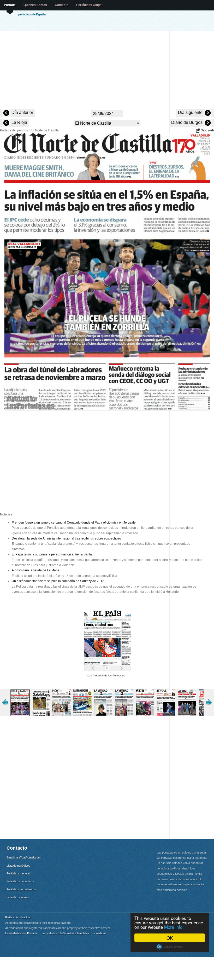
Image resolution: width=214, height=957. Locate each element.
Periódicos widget (89, 5)
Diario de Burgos (187, 122)
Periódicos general (18, 873)
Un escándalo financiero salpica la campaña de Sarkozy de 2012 (58, 581)
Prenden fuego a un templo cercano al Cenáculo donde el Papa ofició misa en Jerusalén (75, 522)
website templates (78, 933)
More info (173, 927)
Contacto (61, 5)
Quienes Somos (35, 5)
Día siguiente (191, 112)
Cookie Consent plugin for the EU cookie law (170, 947)
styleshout (99, 933)
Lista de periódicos (18, 865)
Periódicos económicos (21, 889)
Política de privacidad (18, 917)
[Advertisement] (107, 70)
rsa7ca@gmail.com (28, 857)
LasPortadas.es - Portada (21, 933)
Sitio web (207, 130)
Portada (10, 5)
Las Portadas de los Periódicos (106, 675)
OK (170, 938)
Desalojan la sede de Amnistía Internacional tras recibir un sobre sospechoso (66, 538)
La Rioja (18, 122)
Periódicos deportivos (20, 881)
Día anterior (21, 112)
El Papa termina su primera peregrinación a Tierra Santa (52, 554)
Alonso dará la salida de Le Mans (35, 570)
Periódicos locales (18, 897)
